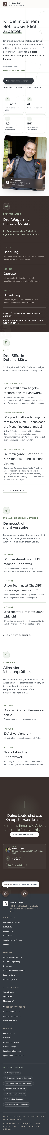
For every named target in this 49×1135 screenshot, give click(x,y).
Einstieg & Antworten (11, 922)
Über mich (7, 936)
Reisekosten (10, 1126)
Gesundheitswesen (11, 1042)
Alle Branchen (9, 1033)
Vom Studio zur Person (12, 940)
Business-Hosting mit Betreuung (16, 1104)
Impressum (9, 1124)
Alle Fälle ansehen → (15, 491)
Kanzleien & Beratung (12, 1051)
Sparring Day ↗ (9, 975)
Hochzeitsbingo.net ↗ (12, 1016)
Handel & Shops (9, 1047)
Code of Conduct (29, 1126)
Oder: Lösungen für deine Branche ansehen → (22, 314)
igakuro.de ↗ (8, 997)
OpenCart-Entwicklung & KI (14, 971)
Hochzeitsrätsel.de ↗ (11, 1012)
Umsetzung (7, 966)
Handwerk (7, 1038)
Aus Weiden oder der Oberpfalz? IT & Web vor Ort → (23, 321)
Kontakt (6, 945)
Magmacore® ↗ (9, 1001)
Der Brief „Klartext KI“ (12, 980)
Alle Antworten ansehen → (18, 635)
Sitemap (7, 1129)
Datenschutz (25, 1124)
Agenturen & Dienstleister (13, 1056)
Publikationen (8, 931)
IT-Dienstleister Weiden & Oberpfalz (18, 1078)
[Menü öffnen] (27, 4)
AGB (38, 1124)
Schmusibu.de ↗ (10, 1021)
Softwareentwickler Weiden (15, 1089)
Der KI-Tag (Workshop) (12, 957)
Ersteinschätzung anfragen (18, 81)
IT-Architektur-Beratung (14, 1099)
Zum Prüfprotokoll (16, 865)
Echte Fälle (7, 927)
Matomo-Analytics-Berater (15, 1094)
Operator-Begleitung (11, 962)
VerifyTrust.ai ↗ (9, 992)
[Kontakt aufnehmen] (24, 893)
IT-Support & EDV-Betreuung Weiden (18, 1083)
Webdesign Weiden (12, 1073)
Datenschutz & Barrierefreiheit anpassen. (21, 884)
